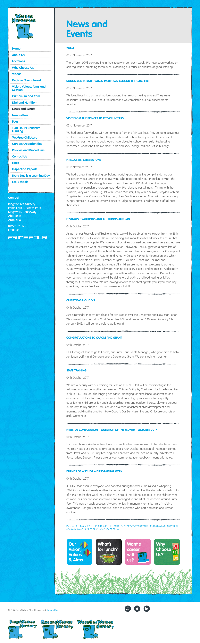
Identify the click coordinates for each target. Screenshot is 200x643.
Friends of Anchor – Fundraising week (94, 471)
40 (174, 526)
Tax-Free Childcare (24, 137)
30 (145, 526)
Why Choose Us (23, 67)
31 (148, 526)
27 (136, 526)
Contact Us (19, 156)
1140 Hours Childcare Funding (26, 129)
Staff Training (76, 370)
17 (109, 526)
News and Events (23, 109)
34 (156, 526)
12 (96, 526)
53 (99, 529)
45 (76, 529)
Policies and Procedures (28, 150)
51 (94, 529)
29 (142, 526)
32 (151, 526)
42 (67, 529)
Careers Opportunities (27, 144)
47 (82, 529)
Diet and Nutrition (24, 102)
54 (102, 529)
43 (70, 529)
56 (108, 529)
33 (154, 526)
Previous (70, 526)
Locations (18, 61)
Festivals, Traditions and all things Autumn (98, 219)
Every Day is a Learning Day (31, 175)
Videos (16, 74)
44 (73, 529)
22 (122, 526)
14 (101, 526)
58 (114, 529)
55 (105, 529)
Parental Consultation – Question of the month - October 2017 (111, 430)
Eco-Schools (20, 182)
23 (125, 526)
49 (88, 529)
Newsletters (20, 115)
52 (96, 529)
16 (106, 526)
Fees (15, 121)
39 (171, 526)
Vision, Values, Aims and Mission (29, 88)
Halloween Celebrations (83, 160)
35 (159, 526)
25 (130, 526)
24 (128, 526)
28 (139, 526)
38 (168, 526)
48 (85, 529)
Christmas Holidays (80, 300)
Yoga (70, 48)
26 (133, 526)
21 (119, 526)
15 (103, 526)
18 (111, 526)
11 (93, 526)
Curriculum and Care (26, 96)
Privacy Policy (53, 609)
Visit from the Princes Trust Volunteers (95, 118)
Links (15, 163)
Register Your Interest (26, 80)
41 (177, 526)
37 (165, 526)
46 (79, 529)
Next (118, 529)
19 (114, 526)
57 (111, 529)
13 (98, 526)
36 (162, 526)
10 (91, 526)
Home (16, 48)
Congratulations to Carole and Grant (94, 338)
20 (116, 526)
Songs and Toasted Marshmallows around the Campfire (107, 81)
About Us (18, 55)
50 (91, 529)
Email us (13, 230)
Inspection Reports (24, 169)
